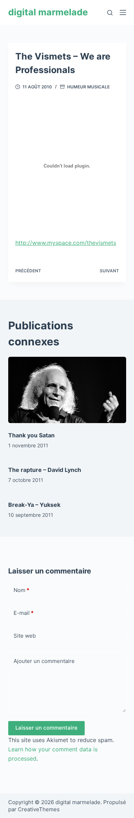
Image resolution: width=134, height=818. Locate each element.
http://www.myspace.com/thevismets (65, 242)
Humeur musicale (88, 86)
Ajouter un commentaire (44, 661)
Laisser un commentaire (46, 727)
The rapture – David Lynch (44, 469)
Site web (25, 635)
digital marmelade (48, 12)
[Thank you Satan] (67, 390)
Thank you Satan (31, 435)
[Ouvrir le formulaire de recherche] (110, 12)
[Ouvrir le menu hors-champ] (123, 12)
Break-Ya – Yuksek (34, 504)
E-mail (24, 612)
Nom (21, 590)
